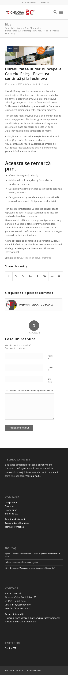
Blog (8, 24)
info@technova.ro (21, 604)
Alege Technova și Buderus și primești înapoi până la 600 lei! (30, 568)
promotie (46, 257)
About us (45, 2)
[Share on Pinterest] (23, 276)
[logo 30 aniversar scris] (28, 12)
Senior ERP (11, 648)
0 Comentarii (31, 84)
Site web (50, 380)
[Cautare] (53, 12)
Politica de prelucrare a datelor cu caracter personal (32, 617)
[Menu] (61, 12)
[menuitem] (28, 2)
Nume (51, 357)
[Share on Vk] (44, 276)
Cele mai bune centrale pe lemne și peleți (21, 562)
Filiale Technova (28, 2)
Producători (11, 509)
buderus (18, 257)
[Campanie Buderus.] (29, 55)
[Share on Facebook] (8, 276)
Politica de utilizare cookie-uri (20, 621)
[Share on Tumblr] (37, 276)
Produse (9, 506)
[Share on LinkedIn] (30, 276)
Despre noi (11, 502)
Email (50, 369)
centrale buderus (31, 257)
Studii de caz (11, 513)
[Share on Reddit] (51, 276)
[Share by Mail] (59, 276)
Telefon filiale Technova (18, 608)
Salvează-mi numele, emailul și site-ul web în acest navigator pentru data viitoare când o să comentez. (31, 393)
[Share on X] (16, 276)
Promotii (45, 84)
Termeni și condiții (14, 614)
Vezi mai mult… (33, 475)
